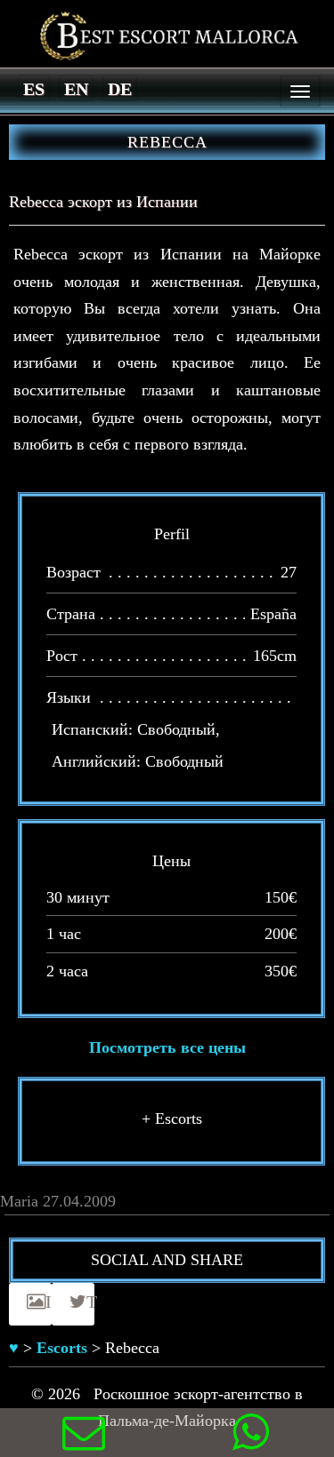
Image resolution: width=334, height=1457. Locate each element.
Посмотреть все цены (167, 1047)
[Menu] (300, 91)
